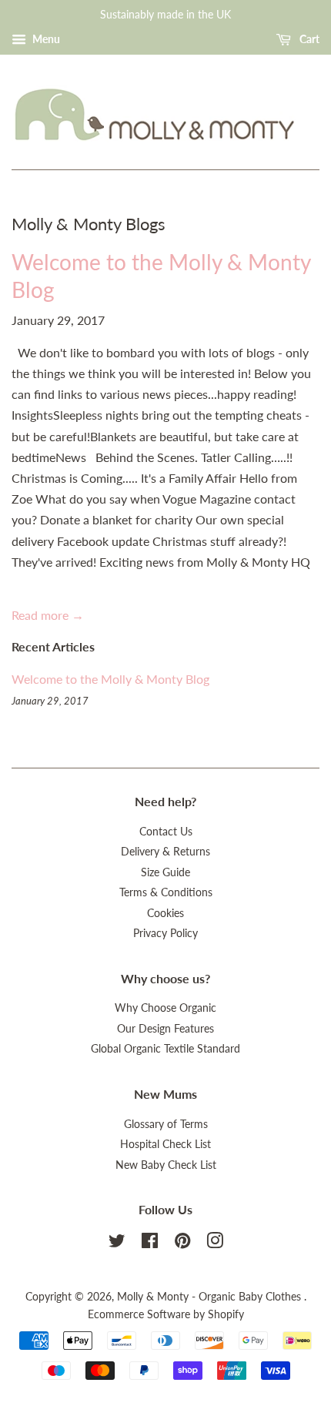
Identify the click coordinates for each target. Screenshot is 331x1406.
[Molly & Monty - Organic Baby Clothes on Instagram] (214, 1243)
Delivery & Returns (165, 851)
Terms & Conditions (165, 892)
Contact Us (165, 831)
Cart (308, 38)
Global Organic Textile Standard (165, 1049)
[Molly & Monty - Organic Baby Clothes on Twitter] (117, 1243)
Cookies (165, 913)
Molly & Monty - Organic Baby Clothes (210, 1297)
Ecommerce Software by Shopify (166, 1314)
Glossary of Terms (166, 1124)
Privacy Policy (165, 933)
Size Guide (165, 872)
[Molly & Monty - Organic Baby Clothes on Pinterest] (182, 1243)
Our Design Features (165, 1029)
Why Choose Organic (165, 1008)
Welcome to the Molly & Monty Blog (110, 678)
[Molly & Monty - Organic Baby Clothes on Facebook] (150, 1243)
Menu (45, 38)
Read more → (48, 615)
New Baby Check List (165, 1165)
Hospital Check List (165, 1144)
